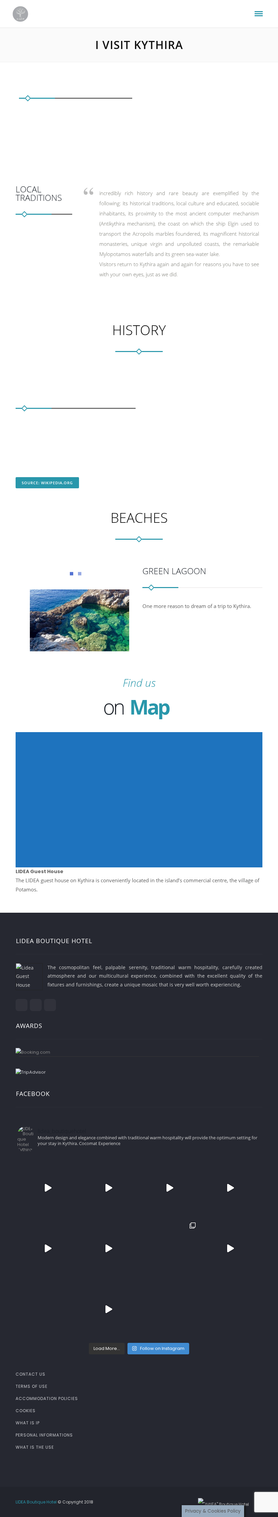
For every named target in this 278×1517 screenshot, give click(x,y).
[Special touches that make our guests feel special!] (169, 1309)
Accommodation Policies (47, 1398)
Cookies (26, 1411)
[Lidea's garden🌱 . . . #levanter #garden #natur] (230, 1309)
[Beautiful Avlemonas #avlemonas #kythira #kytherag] (109, 1309)
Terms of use (31, 1386)
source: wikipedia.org (47, 482)
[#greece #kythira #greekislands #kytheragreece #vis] (48, 1188)
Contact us (30, 1374)
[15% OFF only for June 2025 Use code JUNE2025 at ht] (169, 1188)
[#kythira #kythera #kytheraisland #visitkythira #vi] (230, 1188)
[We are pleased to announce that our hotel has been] (169, 1248)
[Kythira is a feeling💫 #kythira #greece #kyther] (109, 1248)
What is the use (35, 1447)
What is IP (28, 1423)
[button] (139, 795)
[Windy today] (230, 1248)
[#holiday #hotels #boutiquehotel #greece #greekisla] (48, 1248)
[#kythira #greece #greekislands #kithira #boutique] (109, 1188)
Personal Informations (44, 1435)
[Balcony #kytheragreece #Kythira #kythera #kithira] (48, 1309)
